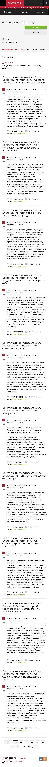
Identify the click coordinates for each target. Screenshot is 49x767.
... (10, 742)
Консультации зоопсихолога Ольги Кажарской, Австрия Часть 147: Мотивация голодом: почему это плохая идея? (21, 146)
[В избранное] (4, 94)
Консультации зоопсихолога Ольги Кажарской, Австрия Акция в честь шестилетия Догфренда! (21, 212)
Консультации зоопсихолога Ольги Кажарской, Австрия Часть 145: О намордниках (21, 410)
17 (18, 746)
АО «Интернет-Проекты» (14, 759)
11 (21, 742)
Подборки (40, 12)
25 (36, 746)
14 (37, 742)
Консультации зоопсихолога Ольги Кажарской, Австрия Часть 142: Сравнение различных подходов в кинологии (21, 675)
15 (43, 742)
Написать (35, 32)
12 (26, 742)
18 (24, 746)
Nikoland (18, 761)
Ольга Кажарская (19, 133)
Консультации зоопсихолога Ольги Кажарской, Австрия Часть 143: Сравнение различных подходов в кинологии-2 (21, 542)
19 (29, 746)
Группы (24, 12)
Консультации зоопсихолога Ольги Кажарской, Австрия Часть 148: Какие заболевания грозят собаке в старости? (24, 80)
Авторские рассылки (10, 49)
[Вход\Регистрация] (41, 3)
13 (32, 742)
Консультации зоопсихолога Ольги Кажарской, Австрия (21, 90)
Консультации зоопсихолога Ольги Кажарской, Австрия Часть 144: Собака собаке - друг (23, 475)
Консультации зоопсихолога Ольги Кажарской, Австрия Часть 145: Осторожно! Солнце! (21, 345)
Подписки (25, 49)
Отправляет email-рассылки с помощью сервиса (24, 7)
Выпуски (8, 12)
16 (13, 746)
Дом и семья (7, 62)
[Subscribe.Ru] (15, 3)
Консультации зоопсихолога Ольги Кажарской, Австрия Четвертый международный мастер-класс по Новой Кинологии (21, 607)
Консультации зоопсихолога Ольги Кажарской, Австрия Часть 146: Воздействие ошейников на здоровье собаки (23, 279)
